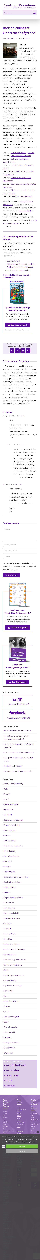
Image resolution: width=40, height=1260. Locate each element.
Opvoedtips (8, 990)
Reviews (10, 1085)
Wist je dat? (8, 1053)
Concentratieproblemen (13, 820)
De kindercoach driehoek (21, 155)
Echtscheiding (9, 851)
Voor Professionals (16, 1065)
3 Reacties (26, 38)
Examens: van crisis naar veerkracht (18, 771)
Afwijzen (22, 1151)
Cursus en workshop (12, 825)
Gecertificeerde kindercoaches (16, 877)
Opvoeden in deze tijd (13, 985)
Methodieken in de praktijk (14, 949)
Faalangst (8, 861)
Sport (6, 1022)
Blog (18, 1120)
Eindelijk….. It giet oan (13, 766)
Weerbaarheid (9, 1047)
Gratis (9, 1080)
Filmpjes (7, 866)
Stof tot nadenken (11, 1027)
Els (3, 484)
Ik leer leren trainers (12, 918)
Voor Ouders (12, 1070)
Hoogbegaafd (9, 908)
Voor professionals (21, 1108)
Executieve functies (11, 856)
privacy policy (10, 1139)
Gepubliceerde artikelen (13, 897)
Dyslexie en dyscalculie (13, 846)
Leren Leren (12, 1075)
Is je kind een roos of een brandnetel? (19, 752)
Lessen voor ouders (11, 944)
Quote (6, 1011)
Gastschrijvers (9, 871)
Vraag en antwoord (11, 1042)
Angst (6, 799)
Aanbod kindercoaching (13, 783)
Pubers (7, 1006)
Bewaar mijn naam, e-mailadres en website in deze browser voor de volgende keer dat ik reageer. (19, 566)
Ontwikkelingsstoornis (13, 965)
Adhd (6, 789)
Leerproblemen (10, 934)
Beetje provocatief (11, 804)
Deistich (7, 835)
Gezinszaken (9, 902)
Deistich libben (10, 840)
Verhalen (7, 1037)
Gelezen (7, 892)
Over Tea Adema (13, 261)
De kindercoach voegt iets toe (22, 152)
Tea (7, 445)
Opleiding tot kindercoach (14, 975)
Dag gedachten (10, 830)
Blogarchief (20, 1122)
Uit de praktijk (9, 1032)
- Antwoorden (21, 416)
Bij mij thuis (8, 809)
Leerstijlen (8, 939)
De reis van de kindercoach (21, 196)
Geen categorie (10, 887)
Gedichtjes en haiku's (12, 882)
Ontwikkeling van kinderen (14, 959)
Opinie (6, 970)
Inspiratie (8, 923)
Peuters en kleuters (11, 1001)
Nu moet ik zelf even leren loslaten (17, 730)
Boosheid (8, 814)
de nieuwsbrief (25, 211)
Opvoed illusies (10, 980)
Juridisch (7, 928)
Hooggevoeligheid (11, 913)
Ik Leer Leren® (19, 1117)
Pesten (7, 996)
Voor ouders (19, 1112)
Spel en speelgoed (11, 1016)
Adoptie (7, 794)
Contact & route (20, 1126)
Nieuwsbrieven (10, 954)
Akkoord (22, 1146)
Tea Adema (9, 38)
